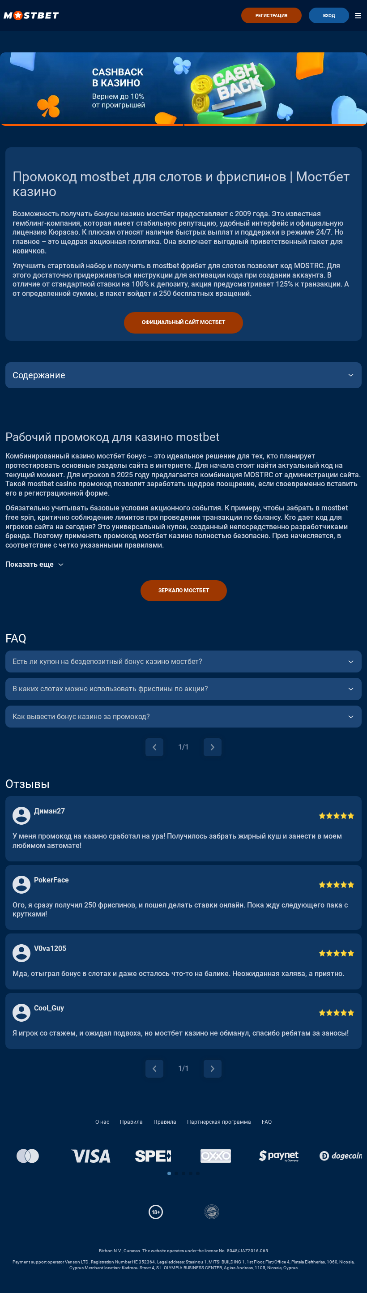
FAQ (267, 1122)
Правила (131, 1122)
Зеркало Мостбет (183, 590)
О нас (102, 1122)
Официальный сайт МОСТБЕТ (183, 322)
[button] (169, 1173)
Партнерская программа (219, 1122)
